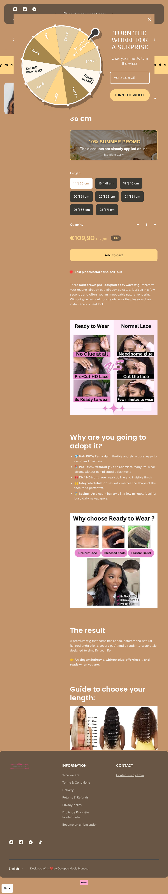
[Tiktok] (40, 842)
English (14, 869)
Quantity (76, 225)
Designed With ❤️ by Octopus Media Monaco (59, 868)
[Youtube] (34, 9)
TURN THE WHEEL (129, 95)
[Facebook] (25, 9)
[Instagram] (15, 9)
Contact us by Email (130, 775)
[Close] (149, 19)
